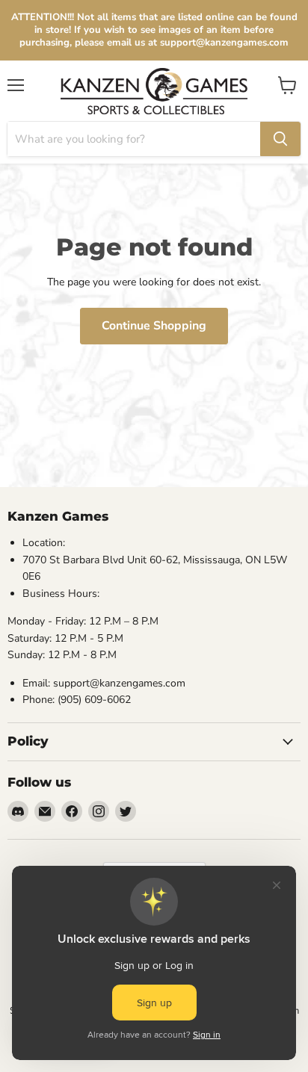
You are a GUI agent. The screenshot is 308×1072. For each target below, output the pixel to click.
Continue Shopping (154, 325)
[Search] (280, 139)
